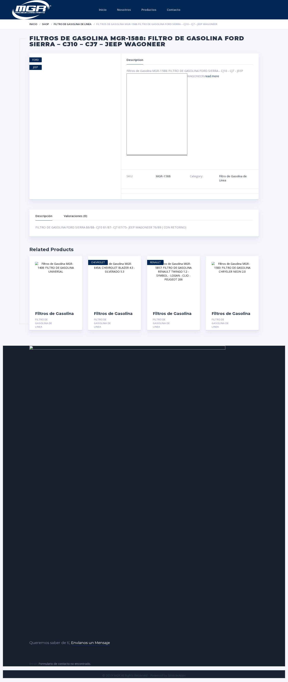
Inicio (103, 10)
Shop (45, 24)
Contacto (173, 10)
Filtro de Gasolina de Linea (72, 24)
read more (212, 76)
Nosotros (124, 10)
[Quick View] (74, 262)
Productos (148, 10)
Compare (74, 275)
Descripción (43, 216)
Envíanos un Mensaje (90, 642)
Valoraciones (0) (75, 216)
